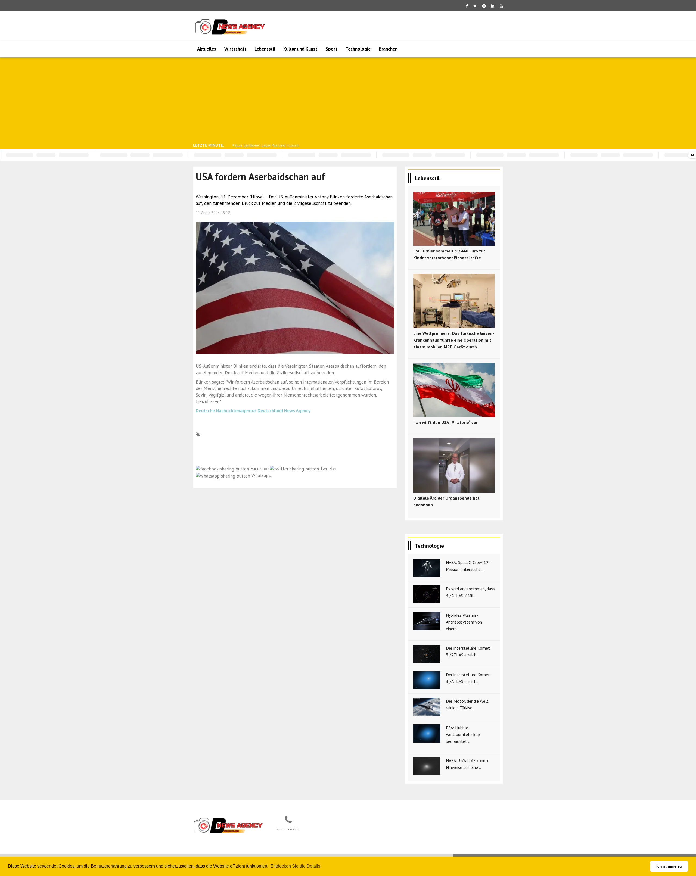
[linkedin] (492, 6)
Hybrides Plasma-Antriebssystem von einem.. (464, 621)
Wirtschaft (235, 49)
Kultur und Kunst (300, 49)
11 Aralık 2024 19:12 (213, 212)
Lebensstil (264, 49)
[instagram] (484, 6)
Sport (331, 49)
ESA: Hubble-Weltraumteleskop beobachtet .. (463, 734)
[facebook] (467, 6)
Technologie (358, 49)
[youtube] (501, 6)
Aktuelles (206, 49)
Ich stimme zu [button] (669, 866)
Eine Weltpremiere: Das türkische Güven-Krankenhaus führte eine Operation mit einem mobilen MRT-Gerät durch (453, 340)
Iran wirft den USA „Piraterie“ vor (445, 422)
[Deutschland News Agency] (228, 825)
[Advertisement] (348, 99)
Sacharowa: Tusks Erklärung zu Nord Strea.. (265, 145)
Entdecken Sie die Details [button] (295, 866)
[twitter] (475, 6)
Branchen (388, 49)
